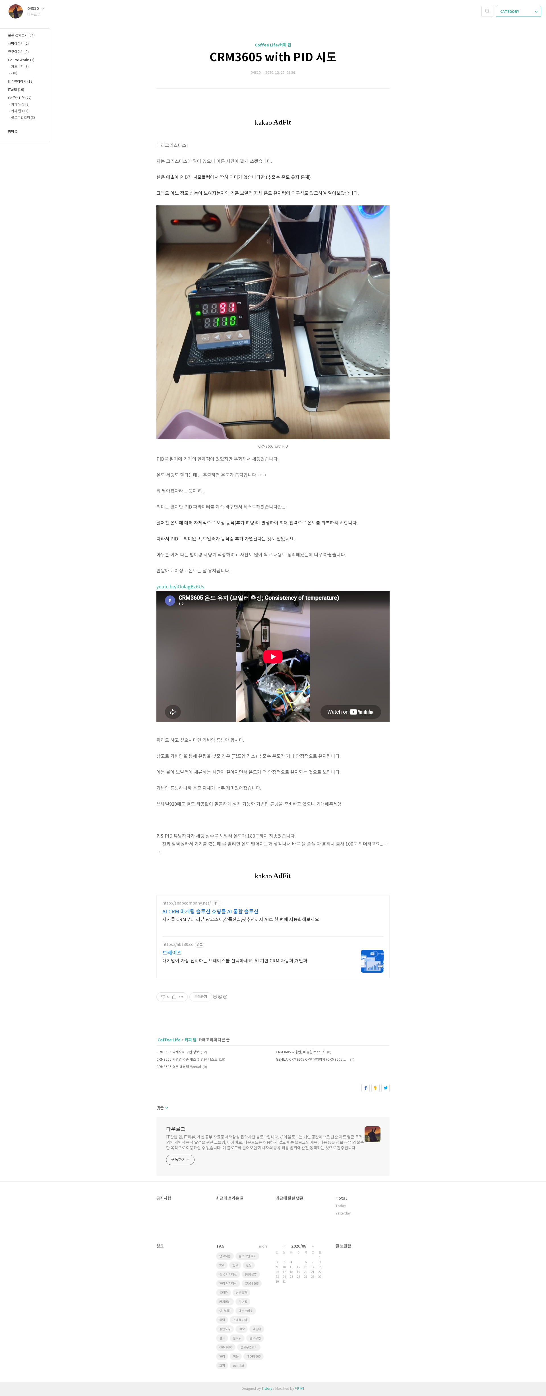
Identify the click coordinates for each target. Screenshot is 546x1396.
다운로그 (175, 1129)
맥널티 (257, 1329)
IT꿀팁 (16, 90)
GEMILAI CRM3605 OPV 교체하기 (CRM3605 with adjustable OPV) (312, 1060)
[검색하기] (487, 11)
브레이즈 (172, 953)
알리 (222, 1356)
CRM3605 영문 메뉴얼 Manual (178, 1067)
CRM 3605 (251, 1283)
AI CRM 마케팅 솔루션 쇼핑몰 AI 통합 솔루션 (210, 912)
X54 (221, 1265)
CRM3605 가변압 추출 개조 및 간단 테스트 (186, 1060)
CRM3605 (225, 1347)
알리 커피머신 (228, 1283)
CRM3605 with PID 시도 (273, 57)
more (263, 1246)
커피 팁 (191, 1040)
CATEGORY (510, 12)
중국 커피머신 (228, 1274)
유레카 (223, 1293)
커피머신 (225, 1302)
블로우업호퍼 (248, 1347)
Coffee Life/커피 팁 (273, 45)
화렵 (222, 1320)
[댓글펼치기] (166, 1108)
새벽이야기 (18, 44)
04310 (33, 8)
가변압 (243, 1302)
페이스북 (365, 1088)
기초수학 (20, 67)
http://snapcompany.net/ (186, 903)
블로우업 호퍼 (247, 1256)
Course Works (21, 60)
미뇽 (236, 1356)
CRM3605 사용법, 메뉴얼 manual (300, 1052)
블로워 (237, 1338)
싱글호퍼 (241, 1293)
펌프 (222, 1338)
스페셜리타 (240, 1320)
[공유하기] (174, 997)
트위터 (385, 1088)
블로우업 (255, 1338)
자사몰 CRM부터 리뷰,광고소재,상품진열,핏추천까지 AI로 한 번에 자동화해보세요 (240, 919)
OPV (242, 1329)
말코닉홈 (225, 1256)
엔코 (235, 1265)
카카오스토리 (375, 1088)
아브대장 (225, 1311)
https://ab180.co (178, 944)
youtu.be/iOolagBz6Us (180, 586)
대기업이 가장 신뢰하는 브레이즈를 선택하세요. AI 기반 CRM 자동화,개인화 (234, 961)
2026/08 (298, 1246)
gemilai (238, 1366)
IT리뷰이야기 (21, 81)
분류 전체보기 (21, 35)
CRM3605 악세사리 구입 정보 (177, 1052)
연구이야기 (18, 52)
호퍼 (222, 1366)
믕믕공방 (251, 1274)
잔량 (249, 1265)
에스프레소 (246, 1311)
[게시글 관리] (181, 997)
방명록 (12, 132)
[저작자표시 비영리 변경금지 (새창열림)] (220, 997)
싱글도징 (225, 1329)
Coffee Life (169, 1040)
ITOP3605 (253, 1356)
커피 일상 (20, 105)
